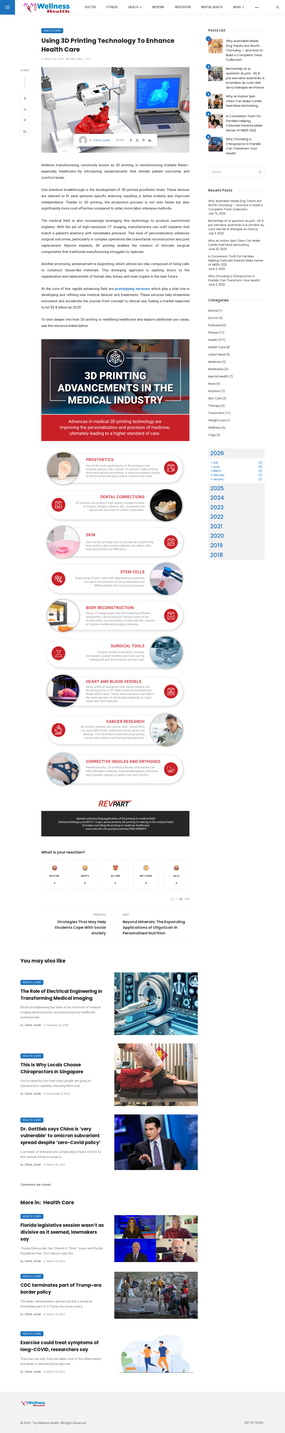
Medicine (158, 7)
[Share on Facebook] (24, 98)
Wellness (214, 428)
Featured (214, 325)
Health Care (52, 30)
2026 (217, 453)
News (237, 7)
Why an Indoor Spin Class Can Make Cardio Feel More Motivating (244, 101)
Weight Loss (217, 420)
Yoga (212, 435)
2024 (217, 498)
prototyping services (132, 289)
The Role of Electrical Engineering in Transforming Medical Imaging (61, 994)
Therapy (214, 406)
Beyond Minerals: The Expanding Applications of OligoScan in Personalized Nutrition (154, 927)
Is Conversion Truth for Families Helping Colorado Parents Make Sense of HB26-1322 (244, 123)
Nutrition (214, 391)
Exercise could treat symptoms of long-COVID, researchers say (59, 1346)
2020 (217, 536)
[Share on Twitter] (24, 109)
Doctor (90, 7)
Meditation (183, 7)
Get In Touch (254, 1423)
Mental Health (212, 7)
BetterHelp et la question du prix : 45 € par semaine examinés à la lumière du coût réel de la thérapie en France (245, 78)
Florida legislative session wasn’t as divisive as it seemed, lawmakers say (62, 1232)
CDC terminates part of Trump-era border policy (60, 1288)
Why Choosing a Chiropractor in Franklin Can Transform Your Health (243, 146)
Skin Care (215, 398)
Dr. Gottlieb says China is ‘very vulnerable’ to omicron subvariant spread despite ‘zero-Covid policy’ (60, 1136)
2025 (217, 488)
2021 (216, 526)
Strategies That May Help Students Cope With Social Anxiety (80, 927)
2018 (216, 555)
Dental (213, 311)
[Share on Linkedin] (24, 131)
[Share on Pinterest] (24, 120)
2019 (216, 545)
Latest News (217, 354)
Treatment (216, 413)
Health (133, 7)
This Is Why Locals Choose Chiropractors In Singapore (51, 1068)
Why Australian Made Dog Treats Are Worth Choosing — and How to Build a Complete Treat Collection (244, 50)
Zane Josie (101, 140)
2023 (217, 507)
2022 (216, 517)
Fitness (112, 7)
